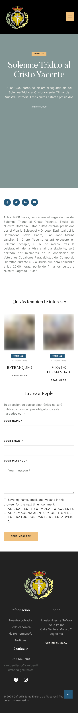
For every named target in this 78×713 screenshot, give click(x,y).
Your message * (16, 460)
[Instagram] (26, 680)
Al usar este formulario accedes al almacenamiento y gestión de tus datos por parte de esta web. (41, 515)
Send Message (21, 536)
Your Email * (13, 441)
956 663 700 (21, 659)
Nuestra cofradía (20, 620)
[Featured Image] (19, 332)
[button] (68, 694)
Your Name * (13, 420)
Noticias (20, 640)
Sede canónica (21, 627)
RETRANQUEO (19, 368)
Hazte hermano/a (20, 633)
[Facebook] (16, 680)
